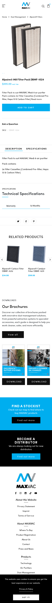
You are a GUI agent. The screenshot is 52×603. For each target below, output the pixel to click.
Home (4, 17)
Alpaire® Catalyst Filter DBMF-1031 (36, 269)
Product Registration (26, 534)
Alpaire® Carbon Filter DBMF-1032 (13, 269)
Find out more (26, 420)
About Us (26, 539)
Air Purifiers (26, 567)
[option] (3, 73)
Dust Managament (26, 572)
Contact (26, 544)
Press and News (26, 548)
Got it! (26, 597)
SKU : (5, 130)
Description (13, 148)
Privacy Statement (26, 506)
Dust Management (18, 17)
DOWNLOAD (14, 381)
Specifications (36, 148)
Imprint (26, 511)
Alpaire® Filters (36, 17)
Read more (36, 99)
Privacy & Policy (26, 589)
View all (13, 334)
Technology (26, 563)
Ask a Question (10, 124)
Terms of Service (26, 515)
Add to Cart (26, 107)
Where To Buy (26, 530)
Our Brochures (15, 306)
